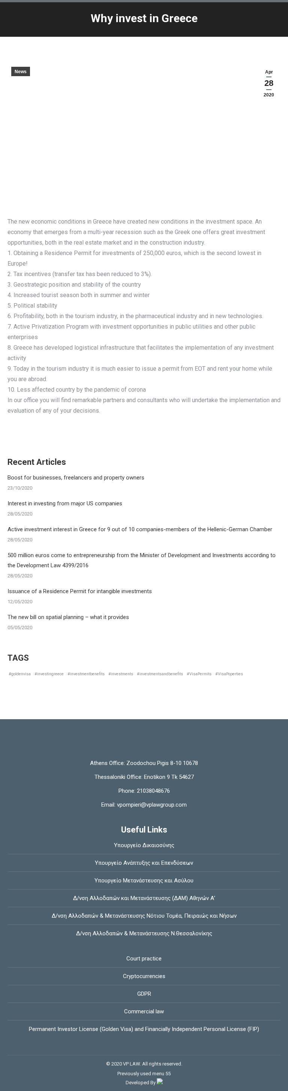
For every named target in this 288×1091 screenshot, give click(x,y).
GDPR (144, 993)
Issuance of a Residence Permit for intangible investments (80, 591)
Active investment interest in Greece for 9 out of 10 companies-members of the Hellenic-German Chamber (140, 529)
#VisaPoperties (229, 674)
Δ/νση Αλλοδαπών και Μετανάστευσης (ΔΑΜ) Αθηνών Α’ (144, 898)
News (21, 71)
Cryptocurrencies (144, 976)
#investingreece (49, 674)
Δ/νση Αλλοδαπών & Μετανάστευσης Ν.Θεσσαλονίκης (144, 933)
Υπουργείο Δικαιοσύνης (144, 845)
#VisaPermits (199, 674)
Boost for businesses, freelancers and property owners (76, 477)
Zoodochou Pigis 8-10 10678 (162, 763)
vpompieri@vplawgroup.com (151, 804)
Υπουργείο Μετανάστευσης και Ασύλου (144, 880)
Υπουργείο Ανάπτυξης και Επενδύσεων (144, 863)
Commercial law (144, 1011)
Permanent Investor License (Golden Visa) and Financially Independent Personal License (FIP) (144, 1029)
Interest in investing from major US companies (65, 503)
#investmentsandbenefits (160, 674)
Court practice (144, 958)
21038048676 (152, 790)
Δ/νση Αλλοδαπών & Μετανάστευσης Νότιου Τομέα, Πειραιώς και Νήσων (144, 915)
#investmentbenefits (86, 674)
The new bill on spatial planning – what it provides (68, 617)
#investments (120, 674)
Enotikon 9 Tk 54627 (169, 777)
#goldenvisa (20, 674)
